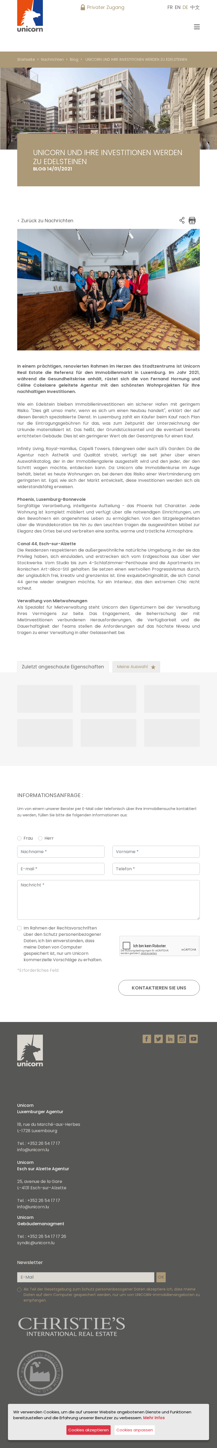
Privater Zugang (105, 7)
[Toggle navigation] (197, 27)
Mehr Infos (154, 1418)
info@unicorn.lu (33, 1150)
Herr (49, 838)
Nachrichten (52, 59)
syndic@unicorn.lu (36, 1243)
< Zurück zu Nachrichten (45, 220)
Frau (28, 838)
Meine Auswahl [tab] (133, 667)
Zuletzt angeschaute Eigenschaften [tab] (63, 667)
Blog (74, 59)
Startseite (26, 59)
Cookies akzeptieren (88, 1430)
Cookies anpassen (134, 1430)
